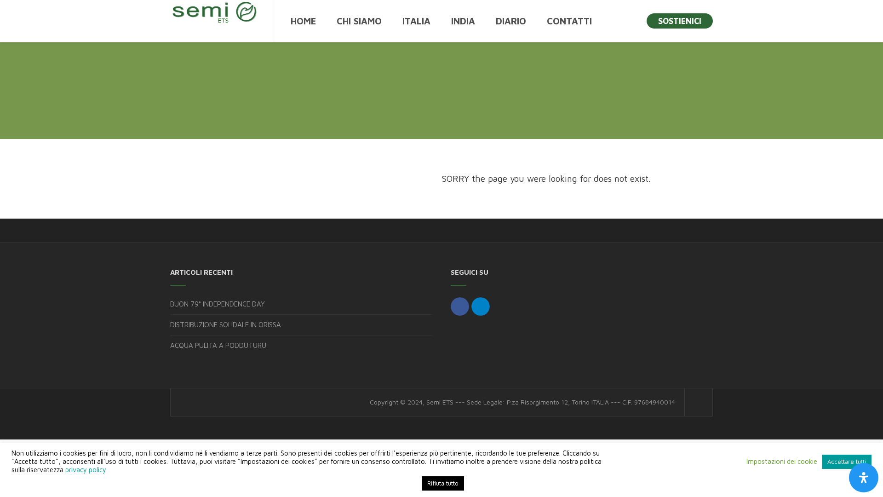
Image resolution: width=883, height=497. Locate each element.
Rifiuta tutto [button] (443, 483)
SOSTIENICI (679, 21)
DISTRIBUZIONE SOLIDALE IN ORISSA (225, 325)
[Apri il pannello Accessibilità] (863, 477)
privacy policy (85, 470)
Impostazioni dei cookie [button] (781, 461)
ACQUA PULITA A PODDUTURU (218, 345)
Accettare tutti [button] (846, 461)
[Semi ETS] (214, 11)
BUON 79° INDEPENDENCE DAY (217, 304)
